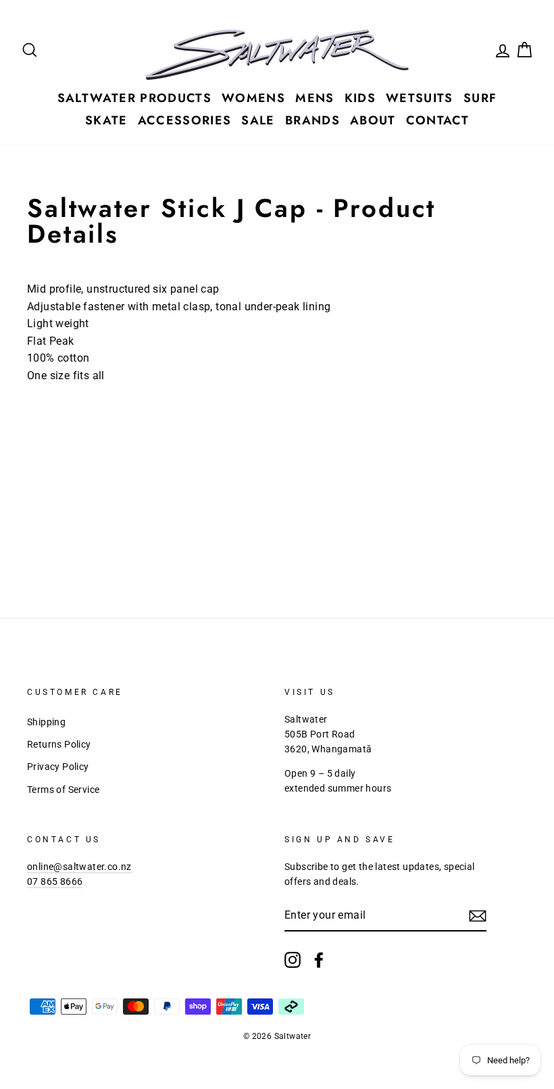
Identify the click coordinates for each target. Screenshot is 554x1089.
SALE (257, 120)
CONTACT (437, 120)
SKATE (106, 120)
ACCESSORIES (185, 120)
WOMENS (253, 98)
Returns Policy (59, 744)
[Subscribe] (477, 916)
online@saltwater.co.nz (79, 866)
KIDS (360, 98)
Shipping (46, 722)
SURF (480, 98)
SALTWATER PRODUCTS (134, 98)
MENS (314, 98)
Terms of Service (63, 789)
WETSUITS (419, 98)
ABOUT (373, 120)
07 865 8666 (54, 881)
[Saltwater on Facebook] (319, 960)
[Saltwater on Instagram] (292, 960)
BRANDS (312, 120)
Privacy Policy (58, 766)
